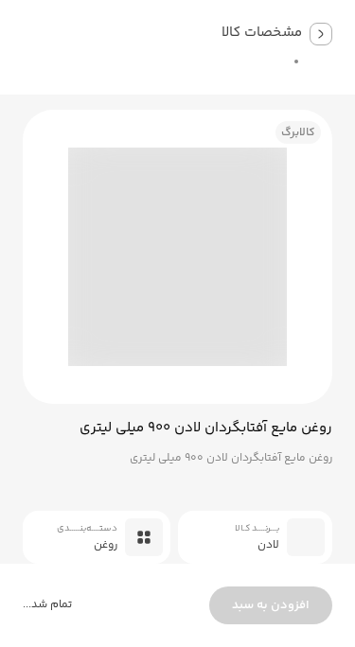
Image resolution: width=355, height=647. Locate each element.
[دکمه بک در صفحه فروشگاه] (321, 34)
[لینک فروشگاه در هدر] (262, 61)
